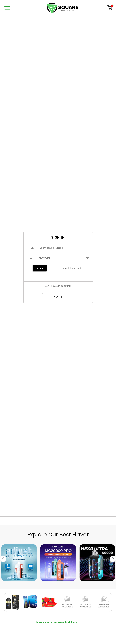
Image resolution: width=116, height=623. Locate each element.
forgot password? (72, 268)
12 (72, 610)
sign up (58, 296)
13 (75, 610)
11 (69, 610)
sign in (40, 268)
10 (66, 610)
